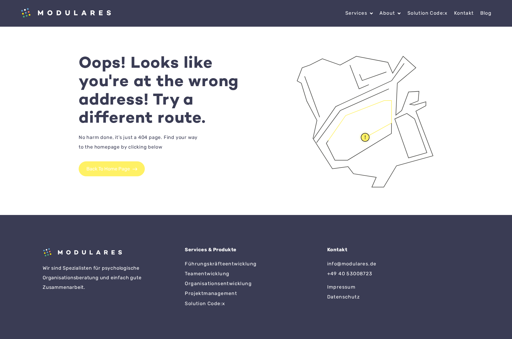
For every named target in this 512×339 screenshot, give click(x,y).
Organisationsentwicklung (218, 283)
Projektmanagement (211, 293)
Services (356, 13)
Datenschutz (343, 297)
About (387, 13)
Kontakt (464, 13)
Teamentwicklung (207, 274)
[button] (11, 327)
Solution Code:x (427, 13)
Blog (486, 13)
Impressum (341, 287)
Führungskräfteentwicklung (221, 264)
